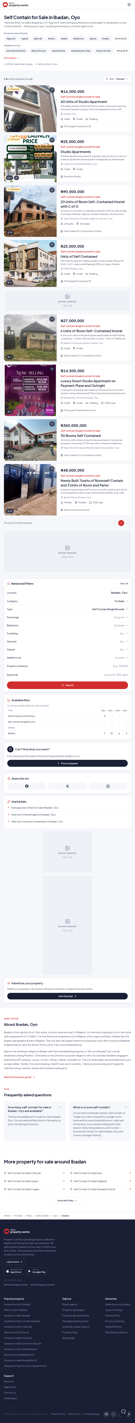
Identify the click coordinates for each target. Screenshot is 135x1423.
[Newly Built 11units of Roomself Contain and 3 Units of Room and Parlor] (67, 489)
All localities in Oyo (48, 64)
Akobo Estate (103, 50)
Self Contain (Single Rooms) (21, 722)
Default (117, 78)
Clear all (124, 583)
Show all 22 (121, 38)
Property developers (73, 1309)
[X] (114, 1414)
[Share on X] (67, 786)
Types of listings (114, 1309)
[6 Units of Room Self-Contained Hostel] (67, 338)
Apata (93, 38)
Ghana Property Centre (42, 1284)
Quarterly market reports (76, 1326)
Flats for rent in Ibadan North (19, 1354)
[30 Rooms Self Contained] (67, 440)
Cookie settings (91, 1414)
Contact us (10, 1392)
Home (7, 1215)
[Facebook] (106, 1414)
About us (9, 1381)
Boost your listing (114, 1321)
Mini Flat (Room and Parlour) (21, 716)
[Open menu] (129, 4)
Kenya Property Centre (16, 1284)
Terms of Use (74, 1414)
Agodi (25, 38)
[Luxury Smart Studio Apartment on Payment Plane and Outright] (67, 390)
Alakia (64, 38)
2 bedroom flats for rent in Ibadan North (25, 1365)
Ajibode (38, 38)
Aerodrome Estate (16, 50)
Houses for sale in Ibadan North (20, 1360)
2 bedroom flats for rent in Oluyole (22, 1343)
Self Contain (42, 1215)
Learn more (13, 1261)
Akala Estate (58, 50)
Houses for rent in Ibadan (17, 1304)
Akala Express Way (80, 50)
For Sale (18, 1215)
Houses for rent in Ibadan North (20, 1349)
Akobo (51, 38)
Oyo (55, 1215)
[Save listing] (52, 90)
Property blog (70, 1332)
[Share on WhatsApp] (108, 786)
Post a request (69, 763)
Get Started (65, 996)
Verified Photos (113, 1326)
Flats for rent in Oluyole (16, 1332)
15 (112, 733)
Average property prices (75, 1321)
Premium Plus (112, 1315)
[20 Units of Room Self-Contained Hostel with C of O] (67, 211)
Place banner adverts (116, 1332)
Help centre (10, 1386)
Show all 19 (122, 50)
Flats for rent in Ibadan (16, 1309)
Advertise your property (118, 1304)
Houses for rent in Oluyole (18, 1326)
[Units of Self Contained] (67, 263)
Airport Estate (38, 50)
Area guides (68, 1337)
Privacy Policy (58, 1414)
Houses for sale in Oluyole (18, 1337)
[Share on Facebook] (26, 786)
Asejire (105, 38)
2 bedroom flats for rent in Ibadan (22, 1321)
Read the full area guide (17, 1077)
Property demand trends (75, 1315)
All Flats (11, 733)
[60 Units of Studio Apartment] (67, 108)
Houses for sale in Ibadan (17, 1315)
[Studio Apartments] (67, 158)
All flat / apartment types (20, 64)
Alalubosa (78, 38)
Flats (29, 1215)
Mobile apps (10, 1398)
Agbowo (11, 38)
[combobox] (75, 593)
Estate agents (69, 1304)
